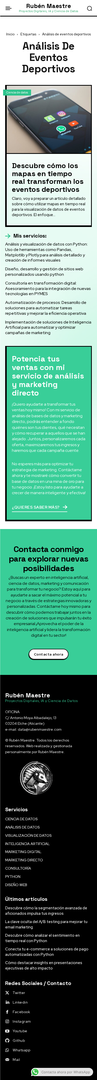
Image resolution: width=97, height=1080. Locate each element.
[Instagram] (7, 1022)
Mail (16, 1059)
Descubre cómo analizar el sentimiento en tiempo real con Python (42, 938)
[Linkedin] (7, 1002)
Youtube (20, 1031)
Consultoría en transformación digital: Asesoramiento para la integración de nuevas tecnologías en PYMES (48, 288)
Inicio (10, 34)
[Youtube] (7, 1031)
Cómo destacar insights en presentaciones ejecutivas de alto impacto (43, 965)
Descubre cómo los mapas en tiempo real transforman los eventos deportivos (48, 177)
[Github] (7, 1041)
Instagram (22, 1021)
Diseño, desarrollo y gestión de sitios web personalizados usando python (44, 271)
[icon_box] (26, 236)
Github (19, 1040)
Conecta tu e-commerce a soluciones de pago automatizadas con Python (46, 952)
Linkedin (20, 1002)
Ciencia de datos (17, 92)
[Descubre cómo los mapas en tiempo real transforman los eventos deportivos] (49, 119)
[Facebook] (7, 1012)
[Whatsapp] (7, 1050)
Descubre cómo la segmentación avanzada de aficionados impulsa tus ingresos (46, 910)
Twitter (19, 992)
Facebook (21, 1012)
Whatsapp (21, 1050)
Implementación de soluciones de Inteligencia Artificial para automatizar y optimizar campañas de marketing (48, 327)
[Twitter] (7, 993)
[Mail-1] (7, 1060)
